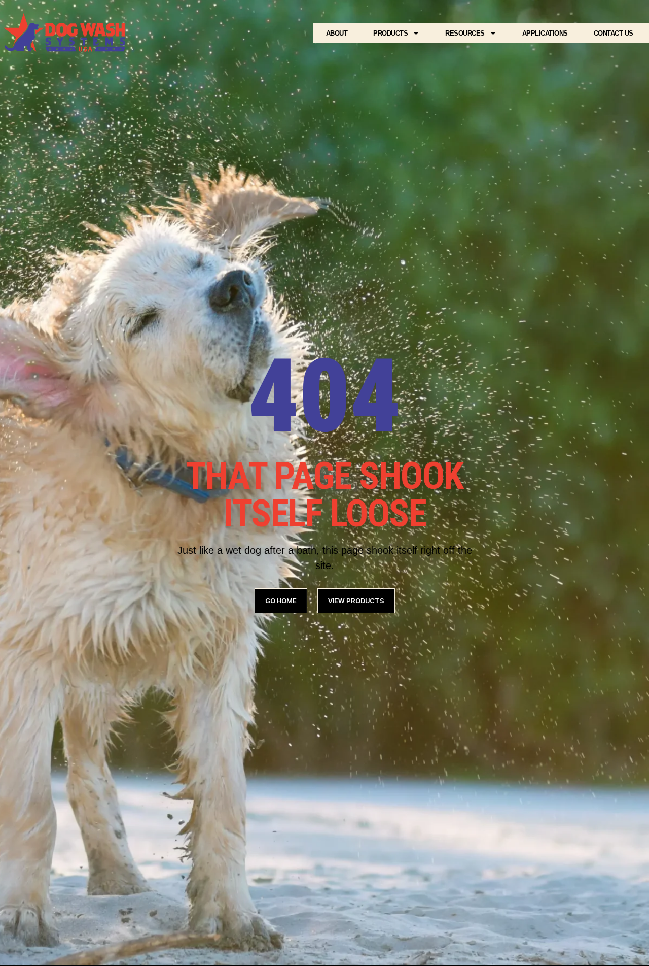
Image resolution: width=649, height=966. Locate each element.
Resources (465, 33)
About (337, 33)
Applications (545, 33)
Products (390, 33)
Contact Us (613, 33)
